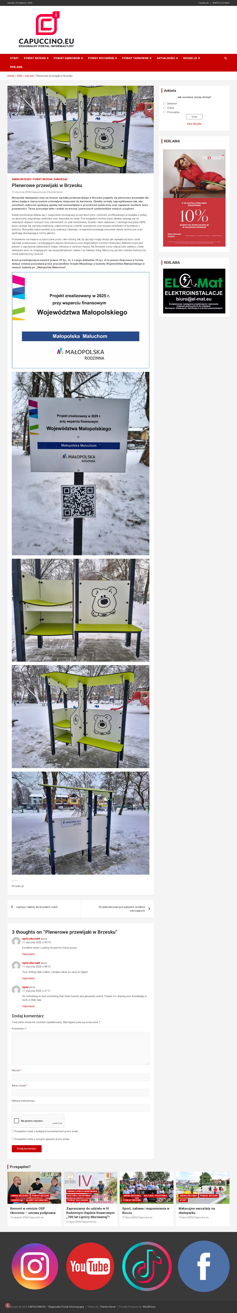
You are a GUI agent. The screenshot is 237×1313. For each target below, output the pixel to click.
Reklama (16, 67)
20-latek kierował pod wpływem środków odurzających (122, 908)
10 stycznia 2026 (21, 192)
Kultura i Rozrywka (79, 1196)
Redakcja (190, 58)
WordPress (149, 1306)
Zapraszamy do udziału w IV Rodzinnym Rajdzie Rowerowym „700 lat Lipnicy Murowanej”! (90, 1212)
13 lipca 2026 (186, 1217)
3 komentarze (55, 192)
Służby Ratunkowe (37, 1200)
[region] (194, 198)
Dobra (170, 107)
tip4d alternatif (31, 938)
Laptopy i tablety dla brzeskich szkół (36, 907)
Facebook (203, 3)
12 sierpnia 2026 (19, 1217)
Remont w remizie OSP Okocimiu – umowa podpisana (33, 1210)
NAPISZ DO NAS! (221, 3)
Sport (183, 1200)
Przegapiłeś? (20, 1167)
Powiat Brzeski (35, 58)
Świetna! (172, 103)
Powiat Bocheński (101, 58)
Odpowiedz (28, 954)
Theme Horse (108, 1306)
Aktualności (166, 58)
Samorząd (60, 179)
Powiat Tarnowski (135, 58)
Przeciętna (173, 112)
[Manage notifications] (7, 1305)
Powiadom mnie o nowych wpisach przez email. (42, 1139)
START (14, 58)
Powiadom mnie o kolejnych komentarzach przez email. (46, 1131)
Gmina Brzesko (21, 179)
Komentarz (19, 1028)
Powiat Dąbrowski (67, 58)
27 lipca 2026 (73, 1221)
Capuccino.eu (38, 192)
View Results (194, 123)
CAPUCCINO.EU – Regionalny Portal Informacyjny (56, 1306)
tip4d (25, 987)
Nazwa (17, 1070)
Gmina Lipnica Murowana (82, 1191)
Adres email (19, 1085)
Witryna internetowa (23, 1100)
